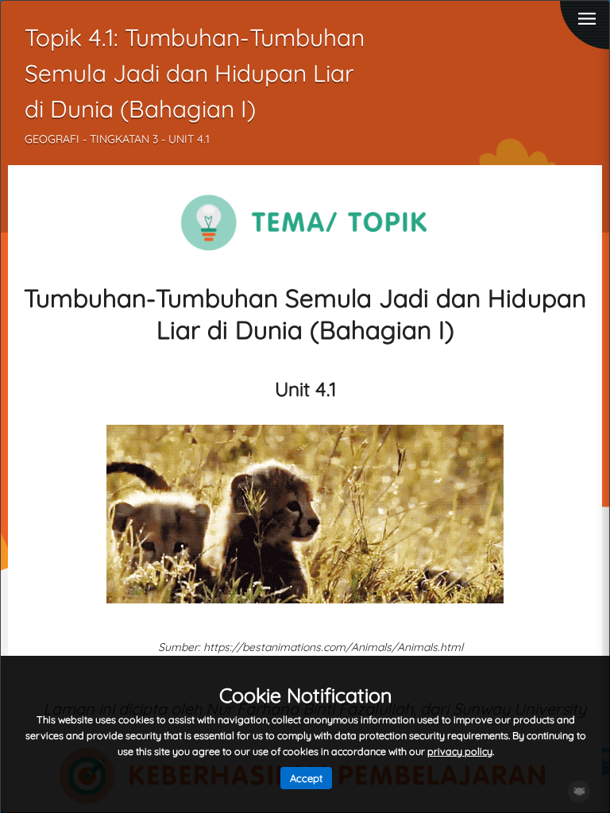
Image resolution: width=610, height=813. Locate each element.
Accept (306, 778)
